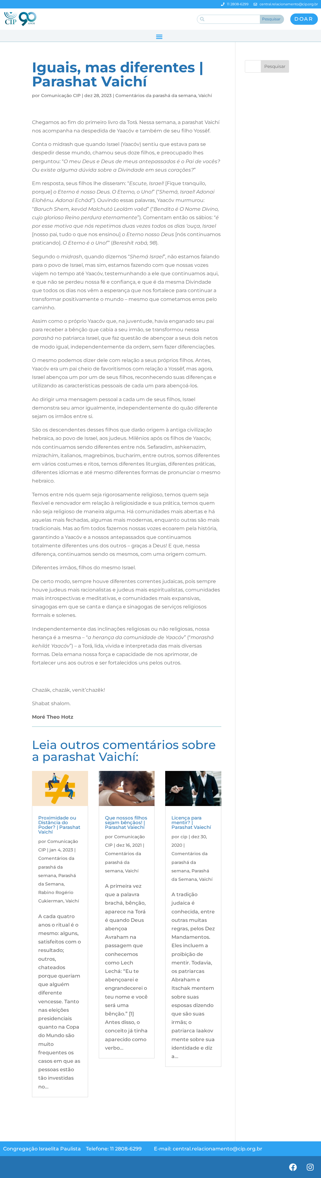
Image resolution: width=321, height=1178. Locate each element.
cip (184, 837)
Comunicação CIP (61, 95)
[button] (159, 36)
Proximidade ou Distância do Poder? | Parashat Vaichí (59, 825)
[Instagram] (310, 1167)
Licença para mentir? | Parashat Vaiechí (191, 822)
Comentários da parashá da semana (155, 95)
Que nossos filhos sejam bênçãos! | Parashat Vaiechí (126, 822)
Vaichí (205, 95)
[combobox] (228, 19)
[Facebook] (293, 1167)
